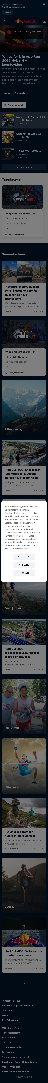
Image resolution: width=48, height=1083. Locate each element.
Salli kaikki (24, 565)
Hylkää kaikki (24, 573)
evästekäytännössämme (16, 545)
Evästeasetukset (24, 557)
